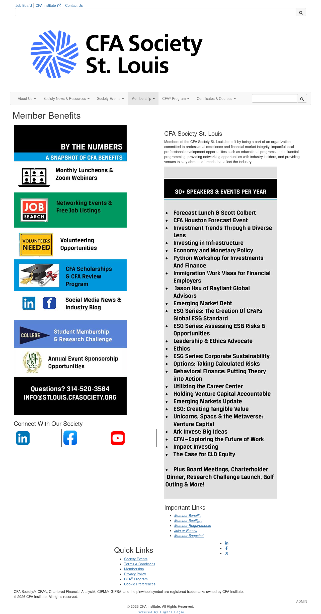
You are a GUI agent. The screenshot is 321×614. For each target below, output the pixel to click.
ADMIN (301, 601)
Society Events (135, 558)
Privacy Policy (135, 573)
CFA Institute (46, 5)
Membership (134, 568)
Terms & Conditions (139, 563)
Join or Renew (185, 530)
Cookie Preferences (139, 583)
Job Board (24, 5)
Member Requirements (192, 525)
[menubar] (50, 4)
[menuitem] (25, 4)
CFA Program (136, 578)
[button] (27, 98)
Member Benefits (187, 515)
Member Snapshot (189, 535)
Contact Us (74, 5)
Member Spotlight (188, 520)
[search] (301, 12)
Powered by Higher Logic (161, 612)
